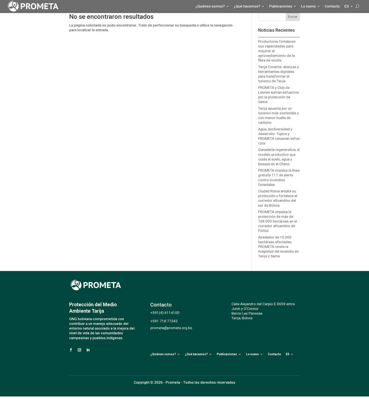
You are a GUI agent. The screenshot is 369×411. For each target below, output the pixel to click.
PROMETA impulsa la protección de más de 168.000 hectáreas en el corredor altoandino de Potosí (277, 221)
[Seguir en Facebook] (70, 349)
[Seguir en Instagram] (79, 349)
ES (287, 354)
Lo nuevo (252, 354)
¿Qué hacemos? (196, 354)
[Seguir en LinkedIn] (88, 349)
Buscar (292, 16)
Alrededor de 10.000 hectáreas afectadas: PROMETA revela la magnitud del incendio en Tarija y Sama (278, 246)
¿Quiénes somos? (163, 354)
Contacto (274, 354)
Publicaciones (227, 354)
